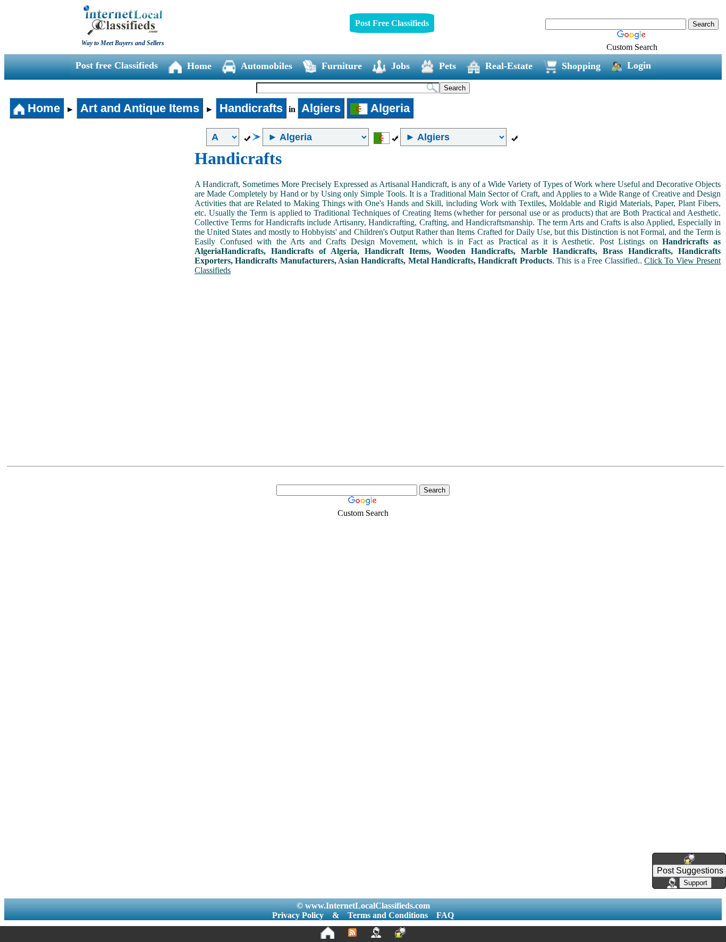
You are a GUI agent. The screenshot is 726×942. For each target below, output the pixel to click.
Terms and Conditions (388, 915)
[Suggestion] (400, 932)
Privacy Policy (298, 915)
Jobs (400, 66)
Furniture (342, 66)
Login (639, 65)
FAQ (445, 915)
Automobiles (266, 66)
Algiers (321, 108)
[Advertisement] (100, 228)
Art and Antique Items (139, 108)
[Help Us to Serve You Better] (689, 859)
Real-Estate (509, 66)
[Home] (327, 932)
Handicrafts (251, 108)
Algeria (389, 108)
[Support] (375, 932)
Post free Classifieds (116, 65)
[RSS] (352, 932)
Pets (447, 66)
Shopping (581, 66)
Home (199, 66)
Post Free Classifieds (392, 23)
